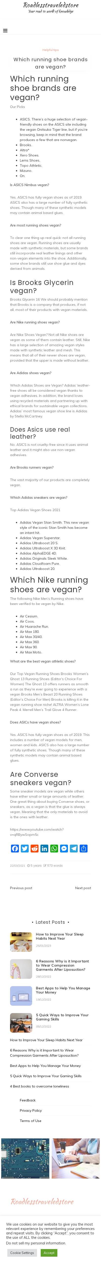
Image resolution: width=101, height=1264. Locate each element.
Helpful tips (50, 50)
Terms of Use (30, 1121)
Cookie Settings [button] (22, 1253)
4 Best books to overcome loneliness (39, 1086)
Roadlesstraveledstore (50, 5)
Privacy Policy (31, 1110)
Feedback (28, 1100)
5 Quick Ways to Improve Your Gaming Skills (62, 1017)
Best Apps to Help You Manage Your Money (63, 990)
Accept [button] (49, 1253)
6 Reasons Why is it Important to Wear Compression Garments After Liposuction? (62, 965)
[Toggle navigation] (5, 30)
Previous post (21, 888)
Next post (83, 888)
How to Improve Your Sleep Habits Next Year (60, 936)
